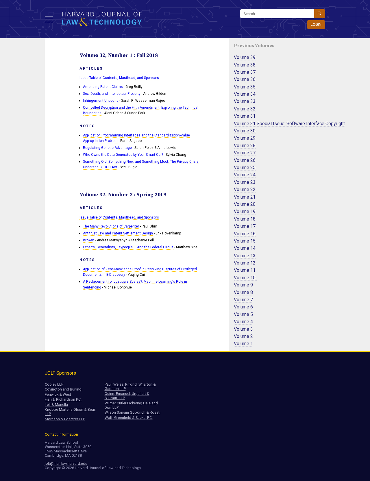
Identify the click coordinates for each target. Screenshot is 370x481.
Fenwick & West (58, 394)
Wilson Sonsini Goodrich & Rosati (132, 412)
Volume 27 (245, 153)
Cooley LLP (54, 384)
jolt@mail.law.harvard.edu (66, 463)
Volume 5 (243, 314)
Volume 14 (245, 248)
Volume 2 (243, 336)
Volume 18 (245, 219)
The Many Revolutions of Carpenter (111, 226)
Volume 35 (245, 87)
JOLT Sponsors (60, 373)
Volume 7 (243, 299)
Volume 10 (245, 277)
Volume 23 (245, 182)
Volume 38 (245, 65)
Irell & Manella (56, 404)
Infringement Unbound (101, 101)
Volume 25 (245, 167)
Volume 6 (243, 307)
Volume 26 (245, 160)
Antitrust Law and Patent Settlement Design (118, 233)
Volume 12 (245, 263)
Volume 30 (245, 131)
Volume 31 (245, 116)
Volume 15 (245, 241)
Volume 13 (245, 255)
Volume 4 (243, 321)
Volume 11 (245, 270)
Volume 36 (245, 79)
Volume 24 (245, 174)
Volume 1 (243, 343)
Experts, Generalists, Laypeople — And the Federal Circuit (128, 247)
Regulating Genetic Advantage (107, 148)
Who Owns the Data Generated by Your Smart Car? (123, 155)
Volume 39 (245, 57)
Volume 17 (245, 226)
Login (316, 24)
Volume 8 (243, 292)
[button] (49, 19)
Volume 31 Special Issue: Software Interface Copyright (289, 123)
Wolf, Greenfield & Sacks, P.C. (129, 417)
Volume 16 (245, 233)
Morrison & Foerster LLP (65, 419)
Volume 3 (243, 329)
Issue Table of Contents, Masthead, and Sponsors (119, 78)
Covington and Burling (63, 389)
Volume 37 (245, 72)
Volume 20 (245, 204)
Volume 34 (245, 94)
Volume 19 (245, 211)
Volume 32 (245, 109)
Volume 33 (245, 101)
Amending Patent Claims (103, 87)
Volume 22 (245, 189)
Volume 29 (245, 138)
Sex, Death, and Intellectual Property (111, 94)
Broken (88, 240)
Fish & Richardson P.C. (63, 399)
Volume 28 (245, 145)
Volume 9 (243, 285)
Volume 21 (245, 197)
